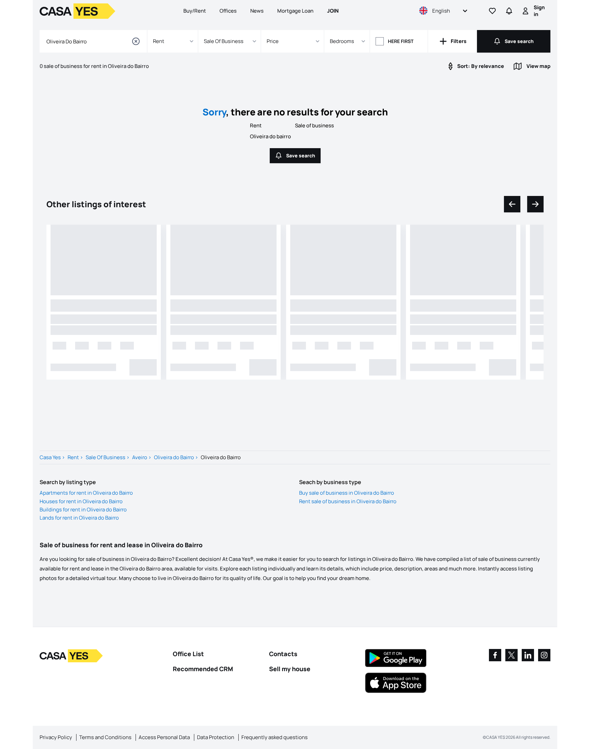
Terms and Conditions (105, 737)
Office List (188, 654)
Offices (228, 10)
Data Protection (215, 737)
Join (333, 10)
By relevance (480, 66)
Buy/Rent (194, 10)
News (257, 10)
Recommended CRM (203, 669)
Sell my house (289, 669)
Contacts (283, 654)
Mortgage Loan (295, 10)
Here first (400, 41)
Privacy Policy (56, 737)
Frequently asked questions (274, 737)
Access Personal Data (164, 737)
